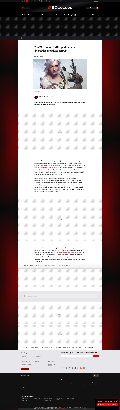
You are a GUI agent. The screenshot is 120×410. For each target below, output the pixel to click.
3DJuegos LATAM (36, 398)
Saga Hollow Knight (26, 361)
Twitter (37, 56)
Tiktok (87, 368)
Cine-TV (58, 15)
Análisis (24, 15)
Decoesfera (80, 384)
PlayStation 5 (24, 356)
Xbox (53, 38)
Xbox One (68, 265)
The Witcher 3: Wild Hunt (50, 265)
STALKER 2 (59, 38)
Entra (88, 7)
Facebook (35, 56)
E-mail (42, 56)
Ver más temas (25, 369)
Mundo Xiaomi (24, 389)
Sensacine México (48, 398)
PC (57, 265)
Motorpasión (69, 382)
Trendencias (80, 382)
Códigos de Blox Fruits (88, 347)
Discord (84, 368)
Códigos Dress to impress (77, 347)
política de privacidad (78, 359)
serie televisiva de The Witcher (43, 167)
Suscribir (96, 356)
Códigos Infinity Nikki (35, 347)
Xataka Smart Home (26, 387)
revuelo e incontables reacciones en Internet (68, 252)
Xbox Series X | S (38, 356)
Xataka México (25, 398)
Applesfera (24, 385)
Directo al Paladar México (59, 399)
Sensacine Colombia (48, 400)
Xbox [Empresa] (51, 361)
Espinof (45, 384)
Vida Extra (35, 384)
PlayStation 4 (62, 265)
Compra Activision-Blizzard (52, 365)
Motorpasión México (71, 398)
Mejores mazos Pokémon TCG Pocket (62, 347)
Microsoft (37, 361)
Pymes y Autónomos (94, 384)
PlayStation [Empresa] (26, 364)
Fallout (38, 38)
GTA (68, 38)
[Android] (78, 14)
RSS (81, 368)
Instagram (78, 368)
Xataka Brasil (24, 400)
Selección (43, 15)
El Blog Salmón (93, 382)
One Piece (73, 38)
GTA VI (78, 38)
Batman (83, 38)
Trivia (38, 15)
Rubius (64, 38)
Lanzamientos (51, 15)
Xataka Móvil (24, 384)
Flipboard (40, 56)
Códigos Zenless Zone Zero (47, 347)
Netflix (33, 38)
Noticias (41, 265)
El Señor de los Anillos (46, 38)
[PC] (64, 14)
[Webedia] (25, 375)
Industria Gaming (25, 359)
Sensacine (46, 382)
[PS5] (68, 14)
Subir (95, 375)
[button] (45, 97)
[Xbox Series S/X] (71, 14)
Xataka (23, 382)
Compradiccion (81, 385)
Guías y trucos (31, 15)
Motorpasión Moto (70, 384)
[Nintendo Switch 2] (75, 14)
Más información (61, 408)
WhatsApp (67, 368)
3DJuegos (60, 7)
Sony (36, 364)
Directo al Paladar (59, 382)
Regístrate (92, 7)
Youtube (75, 368)
